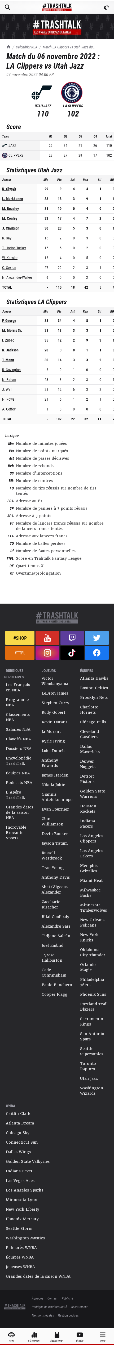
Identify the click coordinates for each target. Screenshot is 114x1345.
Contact (52, 1298)
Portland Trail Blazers (94, 1007)
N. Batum (9, 379)
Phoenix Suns (93, 994)
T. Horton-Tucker (14, 247)
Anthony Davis (56, 877)
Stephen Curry (55, 702)
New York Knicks (89, 937)
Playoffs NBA (18, 739)
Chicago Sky (17, 1132)
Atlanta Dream (20, 1123)
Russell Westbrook (52, 855)
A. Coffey (9, 409)
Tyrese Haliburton (52, 958)
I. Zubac (8, 340)
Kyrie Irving (53, 741)
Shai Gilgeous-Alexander (56, 890)
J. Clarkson (10, 228)
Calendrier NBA (26, 46)
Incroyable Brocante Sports (16, 832)
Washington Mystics (25, 1238)
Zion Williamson (52, 821)
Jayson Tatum (55, 843)
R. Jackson (10, 349)
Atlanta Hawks (94, 678)
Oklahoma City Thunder (92, 952)
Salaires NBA (18, 729)
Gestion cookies (68, 1315)
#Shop (20, 638)
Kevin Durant (54, 722)
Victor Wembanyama (55, 681)
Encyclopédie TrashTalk (18, 761)
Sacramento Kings (91, 1021)
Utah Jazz (89, 1078)
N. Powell (9, 399)
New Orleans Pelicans (92, 923)
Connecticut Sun (22, 1142)
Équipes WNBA (20, 1257)
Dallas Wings (18, 1151)
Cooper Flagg (54, 994)
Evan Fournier (55, 809)
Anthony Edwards (50, 763)
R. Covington (11, 369)
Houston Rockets (88, 809)
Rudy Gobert (53, 712)
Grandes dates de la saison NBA (19, 812)
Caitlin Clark (18, 1113)
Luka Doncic (53, 750)
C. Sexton (9, 267)
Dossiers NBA (19, 748)
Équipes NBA (18, 773)
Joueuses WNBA (20, 1266)
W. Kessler (9, 257)
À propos (37, 1298)
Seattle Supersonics (91, 1051)
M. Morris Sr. (12, 330)
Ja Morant (51, 731)
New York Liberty (22, 1209)
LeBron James (55, 693)
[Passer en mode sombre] (106, 7)
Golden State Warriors (92, 794)
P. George (9, 320)
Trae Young (53, 867)
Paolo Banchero (57, 984)
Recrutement (79, 1307)
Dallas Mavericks (90, 749)
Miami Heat (91, 880)
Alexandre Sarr (56, 926)
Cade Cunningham (54, 973)
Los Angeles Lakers (91, 853)
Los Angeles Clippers (91, 838)
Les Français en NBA (18, 687)
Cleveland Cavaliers (89, 734)
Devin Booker (55, 833)
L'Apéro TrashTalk (15, 795)
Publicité (67, 1298)
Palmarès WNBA (21, 1247)
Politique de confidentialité (49, 1307)
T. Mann (8, 359)
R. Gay (6, 237)
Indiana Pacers (87, 824)
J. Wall (7, 389)
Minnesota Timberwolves (93, 908)
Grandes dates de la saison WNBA (38, 1276)
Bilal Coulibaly (55, 916)
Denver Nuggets (87, 764)
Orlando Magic (88, 967)
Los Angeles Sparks (24, 1190)
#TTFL (20, 652)
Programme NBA (17, 702)
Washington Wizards (91, 1091)
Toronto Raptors (88, 1066)
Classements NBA (18, 717)
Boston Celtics (94, 688)
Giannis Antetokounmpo (57, 797)
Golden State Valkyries (28, 1161)
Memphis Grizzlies (89, 868)
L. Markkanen (12, 198)
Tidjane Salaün (56, 935)
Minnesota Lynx (21, 1199)
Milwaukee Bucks (90, 893)
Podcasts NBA (19, 782)
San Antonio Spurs (92, 1036)
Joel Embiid (52, 945)
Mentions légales (43, 1315)
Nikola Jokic (53, 784)
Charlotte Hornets (89, 710)
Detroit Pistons (87, 779)
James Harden (55, 775)
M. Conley (9, 218)
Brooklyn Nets (94, 697)
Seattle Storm (19, 1228)
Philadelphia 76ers (92, 982)
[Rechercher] (7, 7)
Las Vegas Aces (20, 1180)
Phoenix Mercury (22, 1219)
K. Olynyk (9, 188)
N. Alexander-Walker (17, 277)
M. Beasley (10, 208)
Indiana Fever (19, 1171)
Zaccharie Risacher (51, 904)
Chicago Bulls (93, 722)
